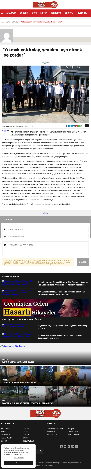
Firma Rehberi (73, 435)
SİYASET (15, 22)
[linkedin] (73, 127)
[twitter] (70, 127)
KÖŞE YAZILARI (28, 441)
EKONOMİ (69, 13)
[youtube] (72, 446)
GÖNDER (82, 262)
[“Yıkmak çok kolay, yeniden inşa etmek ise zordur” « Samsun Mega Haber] (45, 5)
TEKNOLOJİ (56, 13)
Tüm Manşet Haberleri (55, 429)
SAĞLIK (4, 441)
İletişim (71, 429)
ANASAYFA (11, 13)
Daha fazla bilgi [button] (19, 458)
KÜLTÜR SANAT (7, 438)
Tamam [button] (18, 463)
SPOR (34, 13)
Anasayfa (6, 22)
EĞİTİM (43, 13)
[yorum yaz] (82, 127)
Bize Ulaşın (51, 432)
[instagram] (69, 446)
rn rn (44, 63)
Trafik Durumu (73, 432)
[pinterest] (76, 127)
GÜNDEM (24, 13)
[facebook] (67, 127)
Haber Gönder (52, 435)
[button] (89, 13)
